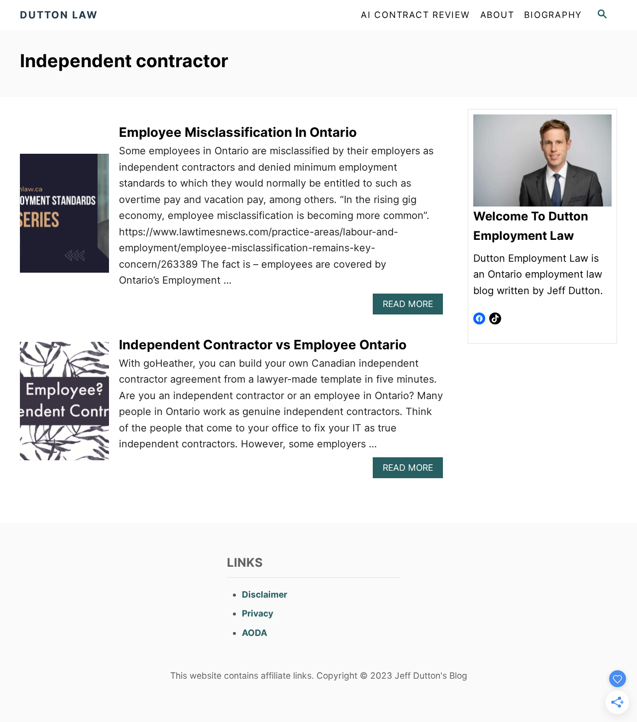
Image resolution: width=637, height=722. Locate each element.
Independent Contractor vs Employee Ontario (263, 344)
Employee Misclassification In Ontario (238, 132)
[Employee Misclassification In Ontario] (64, 218)
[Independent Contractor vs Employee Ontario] (64, 406)
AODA (254, 632)
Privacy (257, 613)
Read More (411, 306)
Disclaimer (264, 594)
